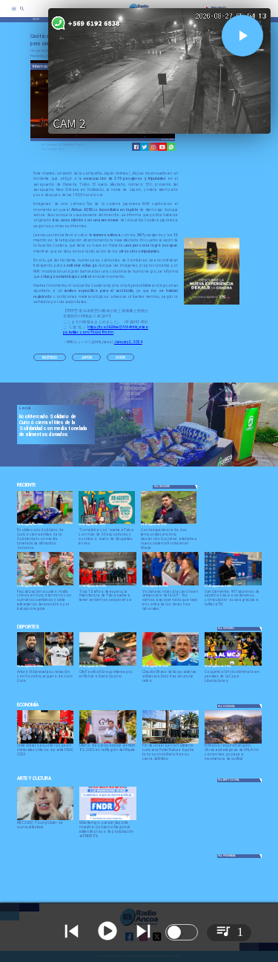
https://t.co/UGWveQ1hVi (107, 327)
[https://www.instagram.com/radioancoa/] (153, 147)
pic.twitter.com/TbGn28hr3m (88, 332)
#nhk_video (138, 327)
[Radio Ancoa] (22, 13)
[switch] (181, 932)
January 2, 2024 (128, 341)
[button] (49, 357)
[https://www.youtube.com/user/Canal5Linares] (162, 147)
